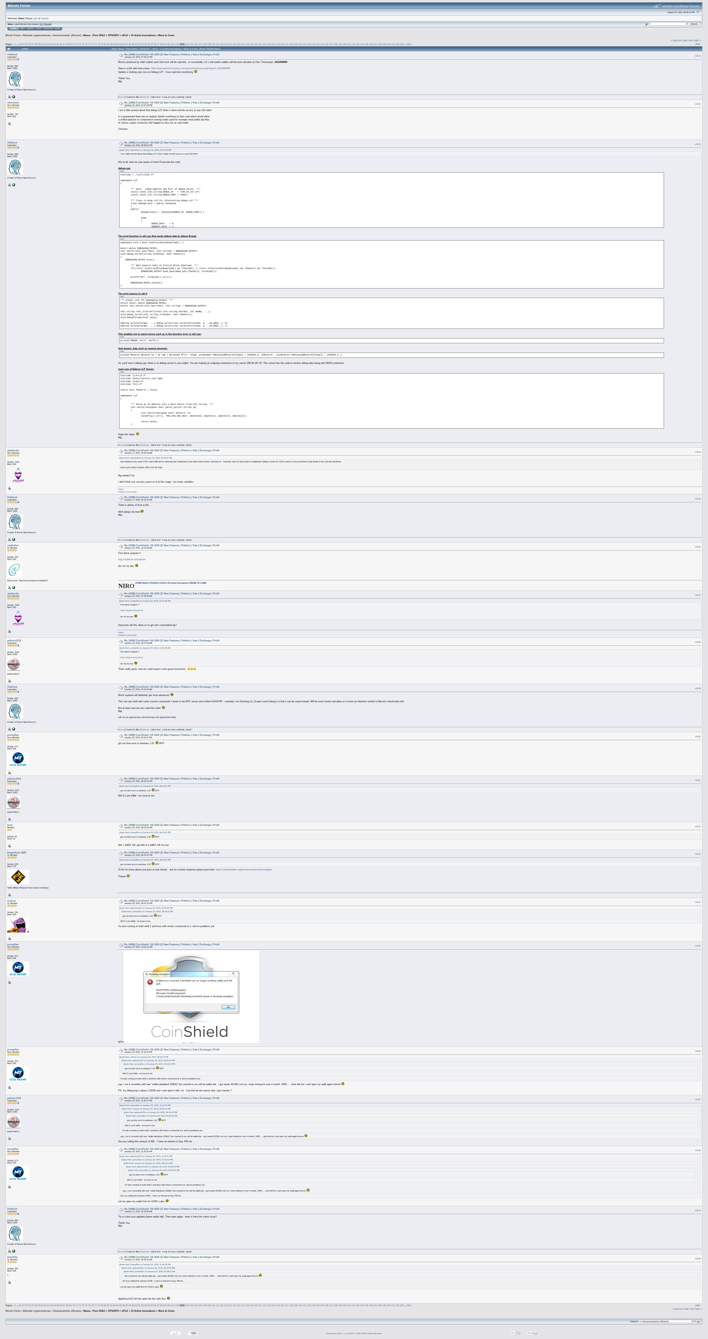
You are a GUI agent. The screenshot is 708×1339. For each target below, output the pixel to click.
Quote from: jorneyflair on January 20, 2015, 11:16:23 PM (145, 1105)
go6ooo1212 (14, 640)
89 (133, 44)
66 (61, 44)
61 (45, 44)
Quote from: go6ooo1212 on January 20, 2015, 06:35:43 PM (146, 908)
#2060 (698, 1258)
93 (145, 44)
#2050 (698, 736)
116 (239, 44)
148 (380, 44)
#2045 (698, 499)
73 (83, 44)
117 (243, 44)
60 (42, 44)
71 (76, 44)
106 (196, 44)
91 (139, 44)
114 (230, 44)
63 (51, 44)
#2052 (698, 826)
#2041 (698, 56)
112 (222, 44)
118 (247, 44)
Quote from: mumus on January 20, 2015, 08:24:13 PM (143, 1057)
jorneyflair (13, 735)
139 (340, 44)
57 (33, 44)
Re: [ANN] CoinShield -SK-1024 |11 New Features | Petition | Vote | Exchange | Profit (171, 54)
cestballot (12, 545)
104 (187, 44)
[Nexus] (13, 96)
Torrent (47, 24)
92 (142, 44)
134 (318, 44)
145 (366, 44)
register (44, 18)
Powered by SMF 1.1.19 (337, 1333)
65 (58, 44)
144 (362, 44)
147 (375, 44)
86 (123, 44)
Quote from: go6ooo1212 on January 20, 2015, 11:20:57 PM (145, 1156)
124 (273, 44)
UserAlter (12, 1257)
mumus (11, 900)
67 (64, 44)
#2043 (698, 144)
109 (209, 44)
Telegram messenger (127, 492)
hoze (10, 825)
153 (402, 44)
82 (111, 44)
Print (697, 44)
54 (23, 44)
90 (136, 44)
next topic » (695, 40)
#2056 (698, 1051)
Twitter (121, 489)
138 (335, 44)
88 (130, 44)
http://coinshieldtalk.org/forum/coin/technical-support (244, 869)
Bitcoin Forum (13, 35)
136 (327, 44)
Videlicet (12, 54)
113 (226, 44)
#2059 (698, 1210)
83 (114, 44)
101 (173, 44)
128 (291, 44)
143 (358, 44)
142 (353, 44)
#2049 (698, 688)
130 (300, 44)
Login (39, 29)
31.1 (41, 24)
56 (29, 44)
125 (278, 44)
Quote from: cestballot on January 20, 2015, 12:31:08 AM (144, 601)
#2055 (698, 946)
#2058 (698, 1150)
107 (200, 44)
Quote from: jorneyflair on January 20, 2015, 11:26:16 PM (145, 1264)
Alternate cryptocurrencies (37, 35)
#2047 (698, 595)
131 (304, 44)
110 (213, 44)
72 (80, 44)
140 (344, 44)
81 (108, 44)
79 (101, 44)
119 (251, 44)
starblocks (13, 450)
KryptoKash (13, 852)
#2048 (698, 642)
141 (349, 44)
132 (309, 44)
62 (48, 44)
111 (217, 44)
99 (164, 44)
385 (408, 44)
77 (95, 44)
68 (67, 44)
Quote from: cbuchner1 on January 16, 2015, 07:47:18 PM (145, 150)
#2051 (698, 780)
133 (313, 44)
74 (86, 44)
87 (127, 44)
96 (155, 44)
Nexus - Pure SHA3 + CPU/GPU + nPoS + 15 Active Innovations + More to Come (128, 35)
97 (158, 44)
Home (14, 29)
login (35, 18)
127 (287, 44)
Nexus (121, 97)
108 (205, 44)
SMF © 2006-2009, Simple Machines (365, 1333)
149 (384, 44)
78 (98, 44)
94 (149, 44)
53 (20, 44)
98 (161, 44)
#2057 (698, 1099)
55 (26, 44)
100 (168, 44)
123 (269, 44)
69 (70, 44)
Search (30, 29)
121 (260, 44)
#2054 (698, 902)
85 (120, 44)
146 (371, 44)
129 (296, 44)
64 (54, 44)
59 (39, 44)
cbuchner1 (13, 102)
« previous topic (679, 40)
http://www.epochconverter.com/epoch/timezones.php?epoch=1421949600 (190, 68)
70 (73, 44)
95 (152, 44)
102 (177, 44)
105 (191, 44)
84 (117, 44)
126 (282, 44)
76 (92, 44)
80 (105, 44)
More (57, 29)
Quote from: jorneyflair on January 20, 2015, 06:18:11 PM (145, 786)
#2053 (698, 854)
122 (265, 44)
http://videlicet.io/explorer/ (132, 559)
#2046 (698, 547)
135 (322, 44)
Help (22, 29)
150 (389, 44)
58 (36, 44)
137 (331, 44)
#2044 (698, 452)
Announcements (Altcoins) (67, 35)
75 (89, 44)
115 (234, 44)
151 (393, 44)
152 (397, 44)
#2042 (698, 104)
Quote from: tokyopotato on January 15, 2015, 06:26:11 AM (145, 458)
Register (48, 29)
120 (256, 44)
